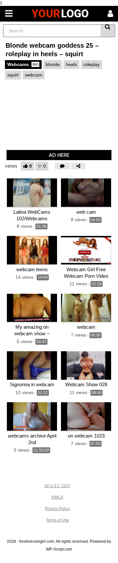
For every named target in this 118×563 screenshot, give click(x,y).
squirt (13, 74)
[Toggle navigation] (9, 14)
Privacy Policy (57, 508)
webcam (33, 74)
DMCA (57, 497)
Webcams (22, 64)
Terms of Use (57, 520)
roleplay (91, 64)
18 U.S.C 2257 (57, 486)
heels (71, 64)
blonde (53, 64)
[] (108, 30)
